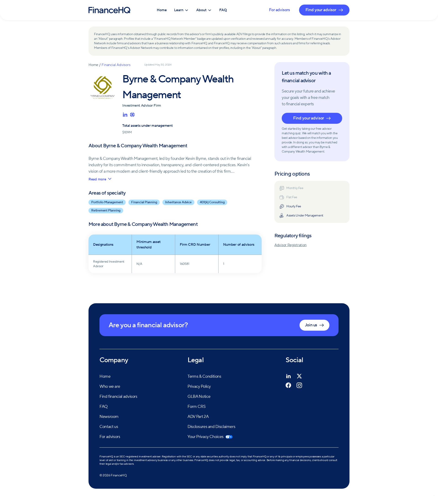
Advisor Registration (290, 245)
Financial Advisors (116, 65)
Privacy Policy (199, 386)
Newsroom (109, 416)
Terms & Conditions (204, 376)
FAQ (223, 10)
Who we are (109, 386)
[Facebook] (288, 385)
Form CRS (197, 406)
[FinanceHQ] (109, 10)
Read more (97, 179)
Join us (311, 325)
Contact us (108, 426)
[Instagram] (299, 385)
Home (162, 10)
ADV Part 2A (198, 416)
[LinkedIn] (288, 376)
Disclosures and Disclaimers (211, 426)
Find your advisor (308, 118)
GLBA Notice (199, 396)
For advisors (279, 10)
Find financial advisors (118, 396)
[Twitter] (299, 376)
